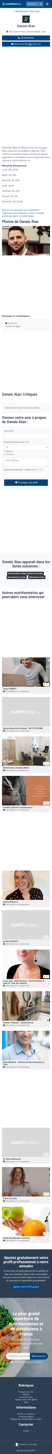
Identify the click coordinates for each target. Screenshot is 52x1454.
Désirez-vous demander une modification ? (21, 210)
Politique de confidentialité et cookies (26, 1419)
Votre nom (9, 431)
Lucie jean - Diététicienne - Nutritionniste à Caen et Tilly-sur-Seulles (23, 982)
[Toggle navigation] (47, 4)
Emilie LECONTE (10, 941)
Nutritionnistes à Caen (17, 577)
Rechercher (40, 1356)
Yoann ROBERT (10, 689)
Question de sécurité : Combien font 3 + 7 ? (23, 469)
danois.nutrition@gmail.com (27, 44)
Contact (26, 1431)
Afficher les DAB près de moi (27, 1362)
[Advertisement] (26, 76)
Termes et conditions (26, 1414)
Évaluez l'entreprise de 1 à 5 (16, 442)
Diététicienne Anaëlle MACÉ (16, 768)
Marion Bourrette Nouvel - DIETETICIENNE (23, 728)
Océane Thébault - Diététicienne (18, 1022)
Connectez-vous (26, 1397)
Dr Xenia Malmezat (12, 1159)
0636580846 (27, 38)
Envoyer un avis (27, 482)
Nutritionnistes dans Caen (27, 11)
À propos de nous (26, 1392)
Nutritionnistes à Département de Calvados (25, 573)
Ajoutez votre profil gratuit (26, 1286)
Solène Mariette (10, 902)
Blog (26, 1402)
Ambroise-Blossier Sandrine (16, 1238)
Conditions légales (26, 1416)
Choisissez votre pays (27, 1444)
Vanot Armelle (10, 1198)
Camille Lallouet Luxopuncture (17, 807)
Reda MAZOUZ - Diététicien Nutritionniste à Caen (23, 1063)
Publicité (26, 1394)
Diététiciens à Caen (36, 577)
